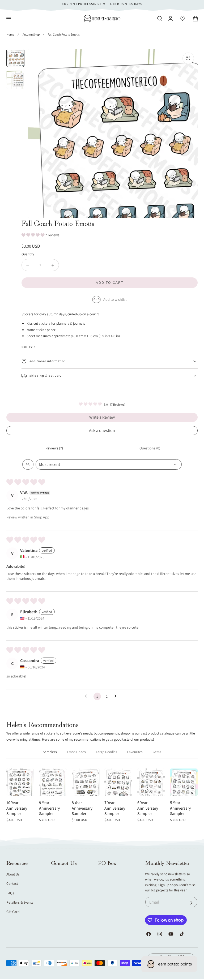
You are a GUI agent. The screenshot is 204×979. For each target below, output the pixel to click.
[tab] (15, 58)
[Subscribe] (191, 902)
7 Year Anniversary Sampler (114, 808)
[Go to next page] (117, 696)
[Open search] (27, 464)
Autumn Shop (31, 34)
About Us (13, 874)
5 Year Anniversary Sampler (180, 808)
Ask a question (102, 430)
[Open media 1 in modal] (188, 58)
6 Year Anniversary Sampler (147, 808)
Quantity (28, 254)
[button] (9, 18)
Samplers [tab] (50, 751)
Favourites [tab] (135, 751)
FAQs (10, 893)
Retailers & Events (19, 902)
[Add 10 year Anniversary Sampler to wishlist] (12, 774)
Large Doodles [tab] (106, 751)
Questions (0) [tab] (149, 448)
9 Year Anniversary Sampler (49, 808)
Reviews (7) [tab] (54, 448)
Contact (12, 883)
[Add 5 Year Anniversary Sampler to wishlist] (176, 774)
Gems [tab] (157, 751)
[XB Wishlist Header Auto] (182, 18)
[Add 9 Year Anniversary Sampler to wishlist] (45, 774)
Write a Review (102, 417)
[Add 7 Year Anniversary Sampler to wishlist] (110, 774)
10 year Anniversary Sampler (16, 808)
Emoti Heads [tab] (76, 751)
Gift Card (12, 911)
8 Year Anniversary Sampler (82, 808)
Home (10, 34)
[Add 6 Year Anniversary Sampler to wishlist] (143, 774)
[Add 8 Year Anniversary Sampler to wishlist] (77, 774)
